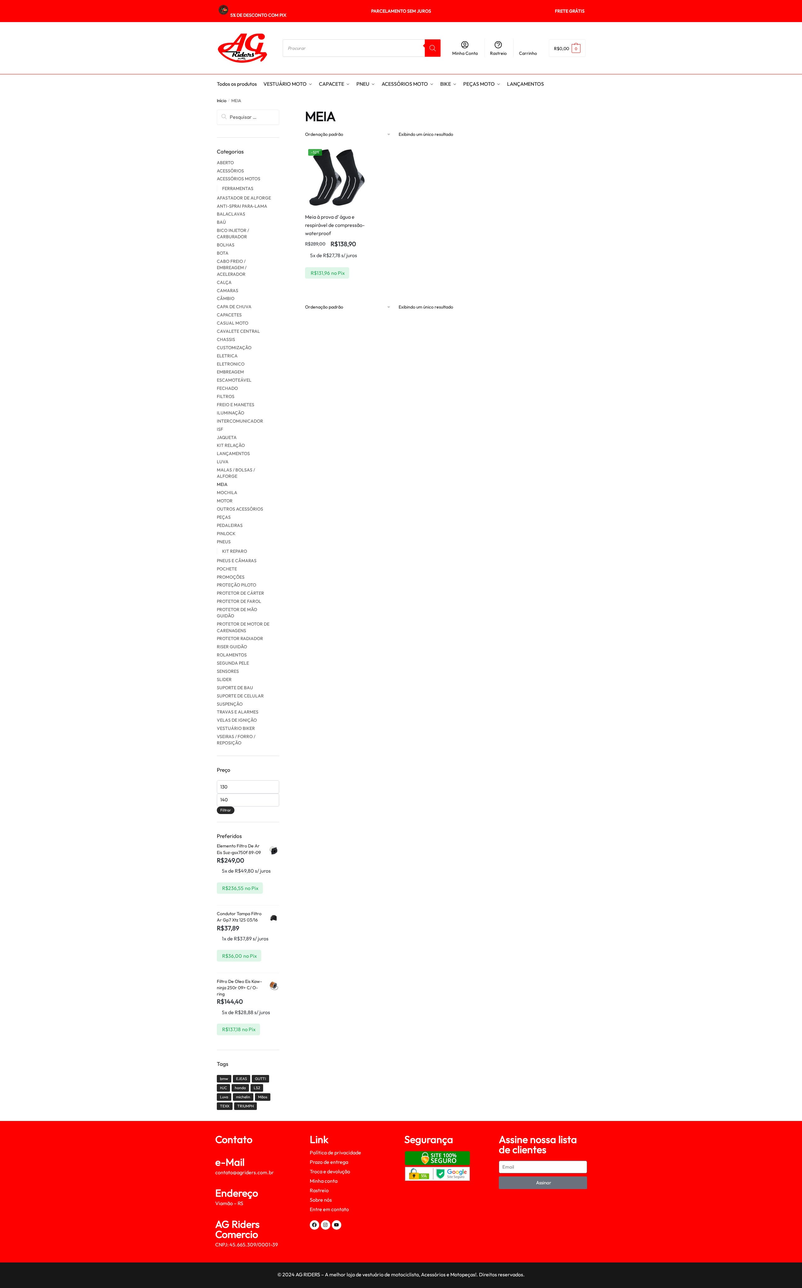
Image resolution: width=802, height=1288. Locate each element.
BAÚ (221, 222)
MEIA (222, 484)
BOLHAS (225, 245)
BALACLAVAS (231, 214)
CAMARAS (227, 290)
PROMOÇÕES (231, 577)
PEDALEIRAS (230, 525)
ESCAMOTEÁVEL (234, 380)
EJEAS (241, 1078)
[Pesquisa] (433, 48)
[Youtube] (336, 1225)
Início (222, 100)
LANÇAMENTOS (233, 453)
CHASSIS (226, 339)
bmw (224, 1078)
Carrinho (528, 53)
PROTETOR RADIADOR (240, 638)
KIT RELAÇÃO (231, 445)
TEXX (224, 1106)
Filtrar (225, 810)
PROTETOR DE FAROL (239, 601)
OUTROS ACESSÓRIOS (240, 509)
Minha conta (324, 1181)
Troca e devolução (330, 1171)
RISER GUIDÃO (232, 647)
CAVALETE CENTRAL (238, 331)
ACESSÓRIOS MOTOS (238, 179)
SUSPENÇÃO (230, 704)
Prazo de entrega (329, 1162)
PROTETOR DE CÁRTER (240, 593)
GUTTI (260, 1078)
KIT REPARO (234, 551)
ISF (220, 429)
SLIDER (224, 679)
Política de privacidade (335, 1152)
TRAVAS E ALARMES (237, 712)
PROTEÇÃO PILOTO (236, 585)
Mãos (262, 1097)
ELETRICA (227, 356)
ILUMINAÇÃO (230, 413)
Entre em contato (329, 1209)
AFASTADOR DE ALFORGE (244, 198)
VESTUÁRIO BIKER (236, 728)
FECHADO (227, 388)
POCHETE (227, 569)
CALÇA (224, 282)
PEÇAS (224, 517)
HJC (223, 1087)
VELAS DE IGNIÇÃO (237, 720)
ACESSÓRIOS (230, 171)
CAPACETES (229, 315)
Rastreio (498, 53)
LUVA (222, 462)
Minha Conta (465, 53)
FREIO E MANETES (235, 404)
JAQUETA (227, 437)
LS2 (257, 1087)
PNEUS (224, 542)
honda (240, 1087)
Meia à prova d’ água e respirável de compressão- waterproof (335, 225)
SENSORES (228, 671)
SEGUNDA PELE (233, 663)
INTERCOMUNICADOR (240, 421)
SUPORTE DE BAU (235, 687)
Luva (224, 1097)
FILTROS (225, 396)
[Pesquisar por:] (248, 117)
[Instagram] (325, 1225)
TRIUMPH (245, 1106)
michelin (243, 1097)
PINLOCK (226, 533)
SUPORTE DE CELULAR (240, 696)
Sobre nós (321, 1200)
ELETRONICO (231, 364)
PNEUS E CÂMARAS (237, 560)
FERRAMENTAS (237, 188)
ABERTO (225, 162)
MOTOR (225, 501)
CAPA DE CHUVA (234, 306)
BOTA (222, 253)
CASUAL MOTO (232, 323)
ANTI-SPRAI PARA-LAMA (242, 206)
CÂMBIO (225, 298)
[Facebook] (314, 1225)
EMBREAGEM (230, 372)
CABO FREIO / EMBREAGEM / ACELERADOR (231, 267)
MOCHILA (227, 492)
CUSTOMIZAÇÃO (234, 347)
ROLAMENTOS (232, 655)
